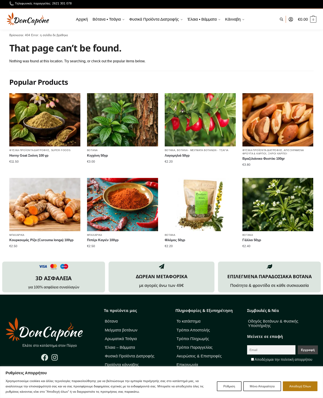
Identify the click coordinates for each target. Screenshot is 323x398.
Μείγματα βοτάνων (121, 330)
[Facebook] (44, 357)
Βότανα (92, 150)
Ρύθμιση (229, 386)
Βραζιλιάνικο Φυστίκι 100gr (263, 158)
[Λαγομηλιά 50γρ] (200, 119)
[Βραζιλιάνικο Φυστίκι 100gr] (277, 119)
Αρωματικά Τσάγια (121, 339)
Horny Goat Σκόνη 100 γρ (28, 155)
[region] (161, 382)
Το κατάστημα (188, 321)
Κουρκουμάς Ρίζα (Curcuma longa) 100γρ (41, 240)
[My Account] (290, 19)
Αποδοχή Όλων (300, 386)
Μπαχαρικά (16, 235)
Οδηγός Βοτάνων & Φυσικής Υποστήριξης (273, 323)
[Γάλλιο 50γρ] (277, 204)
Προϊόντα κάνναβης (122, 365)
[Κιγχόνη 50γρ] (122, 119)
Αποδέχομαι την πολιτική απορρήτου (283, 359)
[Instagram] (54, 357)
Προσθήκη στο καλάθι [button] (44, 170)
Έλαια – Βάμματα (120, 347)
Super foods (61, 150)
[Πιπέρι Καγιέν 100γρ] (122, 204)
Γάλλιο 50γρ (251, 240)
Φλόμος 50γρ (175, 240)
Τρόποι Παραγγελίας (194, 347)
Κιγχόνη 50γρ (97, 155)
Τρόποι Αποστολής (193, 330)
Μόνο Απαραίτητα (262, 386)
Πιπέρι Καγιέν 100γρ (103, 240)
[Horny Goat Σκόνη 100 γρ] (44, 119)
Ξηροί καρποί (277, 153)
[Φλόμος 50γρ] (200, 204)
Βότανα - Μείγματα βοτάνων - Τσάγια (202, 150)
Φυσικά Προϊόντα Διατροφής (29, 150)
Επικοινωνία (187, 365)
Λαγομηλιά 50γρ (177, 155)
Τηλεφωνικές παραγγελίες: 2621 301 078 (43, 3)
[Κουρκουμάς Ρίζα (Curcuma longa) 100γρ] (44, 204)
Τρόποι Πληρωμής (192, 339)
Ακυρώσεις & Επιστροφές (199, 356)
